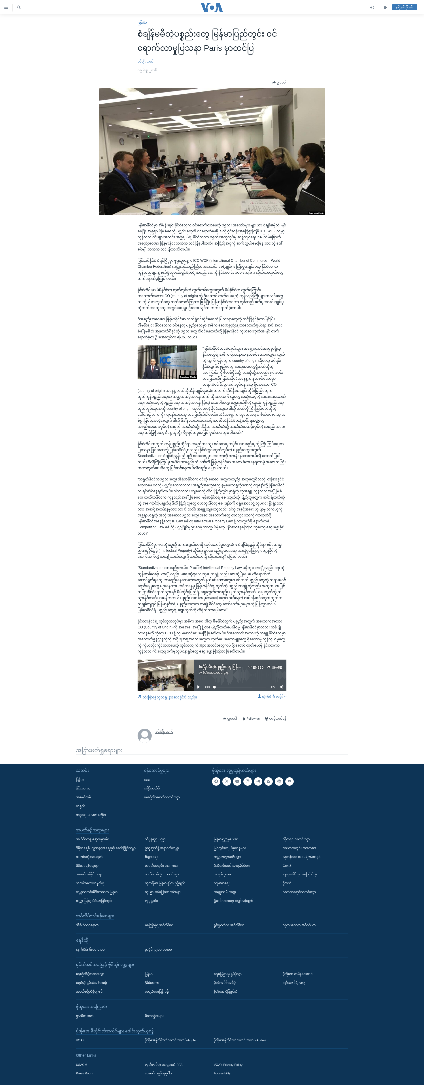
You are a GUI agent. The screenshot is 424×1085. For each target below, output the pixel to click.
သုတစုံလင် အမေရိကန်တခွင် (301, 857)
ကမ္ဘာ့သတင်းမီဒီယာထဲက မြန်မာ (96, 892)
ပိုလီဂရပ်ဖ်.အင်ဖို (225, 982)
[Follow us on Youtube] (237, 781)
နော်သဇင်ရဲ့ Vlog (294, 982)
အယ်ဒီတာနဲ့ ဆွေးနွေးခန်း (92, 839)
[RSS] (268, 781)
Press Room (84, 1073)
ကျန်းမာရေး (222, 883)
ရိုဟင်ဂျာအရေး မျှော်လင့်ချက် (233, 901)
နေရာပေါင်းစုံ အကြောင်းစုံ (300, 874)
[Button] (279, 83)
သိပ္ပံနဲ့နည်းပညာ (155, 839)
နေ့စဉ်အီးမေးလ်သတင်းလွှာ (162, 797)
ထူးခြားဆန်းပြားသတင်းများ (163, 892)
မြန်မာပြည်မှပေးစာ (226, 839)
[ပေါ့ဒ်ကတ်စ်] (279, 781)
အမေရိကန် (83, 797)
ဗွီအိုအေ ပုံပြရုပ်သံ (226, 991)
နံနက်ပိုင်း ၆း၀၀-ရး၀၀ (90, 949)
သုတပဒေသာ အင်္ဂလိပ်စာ (299, 925)
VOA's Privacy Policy (228, 1064)
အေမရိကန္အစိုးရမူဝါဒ (158, 1073)
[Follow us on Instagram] (247, 781)
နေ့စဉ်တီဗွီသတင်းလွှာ (90, 974)
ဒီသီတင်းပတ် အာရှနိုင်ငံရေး (232, 865)
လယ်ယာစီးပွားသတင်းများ (162, 874)
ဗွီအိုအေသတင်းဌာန (216, 672)
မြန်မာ (142, 22)
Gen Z (287, 865)
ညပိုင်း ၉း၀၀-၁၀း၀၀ (158, 949)
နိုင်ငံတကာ (83, 788)
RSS (147, 780)
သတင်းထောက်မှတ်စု (90, 883)
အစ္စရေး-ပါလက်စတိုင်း (91, 815)
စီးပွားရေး (151, 857)
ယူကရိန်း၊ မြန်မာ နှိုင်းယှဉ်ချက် (165, 883)
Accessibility (222, 1073)
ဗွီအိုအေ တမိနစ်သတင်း (298, 974)
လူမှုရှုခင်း (151, 901)
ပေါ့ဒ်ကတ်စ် (152, 788)
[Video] (385, 7)
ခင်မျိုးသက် (145, 61)
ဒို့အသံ (287, 883)
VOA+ (80, 1040)
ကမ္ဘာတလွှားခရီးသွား (227, 857)
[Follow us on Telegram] (258, 781)
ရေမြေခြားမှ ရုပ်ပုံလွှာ (228, 974)
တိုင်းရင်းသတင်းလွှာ (296, 839)
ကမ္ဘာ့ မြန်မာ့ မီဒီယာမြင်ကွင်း (94, 901)
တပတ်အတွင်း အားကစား (161, 865)
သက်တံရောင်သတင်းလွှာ (299, 892)
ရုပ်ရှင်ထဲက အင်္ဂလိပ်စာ (229, 925)
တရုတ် (80, 806)
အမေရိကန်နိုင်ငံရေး (89, 874)
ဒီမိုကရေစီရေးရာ (87, 865)
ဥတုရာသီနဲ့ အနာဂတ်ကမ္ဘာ (162, 848)
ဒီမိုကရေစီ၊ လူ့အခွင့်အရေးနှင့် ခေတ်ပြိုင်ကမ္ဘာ (106, 848)
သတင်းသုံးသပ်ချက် (89, 857)
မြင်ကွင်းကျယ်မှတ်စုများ (230, 848)
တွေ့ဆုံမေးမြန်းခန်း (157, 991)
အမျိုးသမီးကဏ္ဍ (225, 892)
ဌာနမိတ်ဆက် (85, 1016)
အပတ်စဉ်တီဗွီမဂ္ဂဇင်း (90, 991)
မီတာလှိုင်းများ (154, 1016)
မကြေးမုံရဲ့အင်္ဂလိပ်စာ (159, 925)
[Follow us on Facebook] (216, 781)
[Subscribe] (289, 781)
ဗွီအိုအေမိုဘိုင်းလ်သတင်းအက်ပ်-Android (240, 1040)
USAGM (81, 1064)
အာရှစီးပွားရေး (223, 874)
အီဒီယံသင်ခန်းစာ (87, 925)
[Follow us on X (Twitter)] (226, 781)
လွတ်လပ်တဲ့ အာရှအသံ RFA (163, 1064)
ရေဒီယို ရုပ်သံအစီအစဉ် (91, 982)
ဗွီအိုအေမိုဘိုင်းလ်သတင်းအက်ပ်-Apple (170, 1040)
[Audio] (372, 7)
